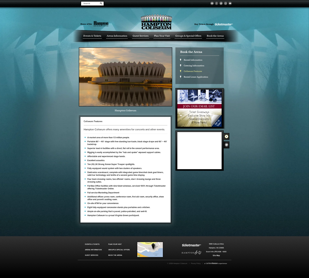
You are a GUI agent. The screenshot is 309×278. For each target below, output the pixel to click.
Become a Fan (212, 3)
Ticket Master (224, 24)
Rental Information (193, 60)
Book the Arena (215, 36)
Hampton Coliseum (156, 22)
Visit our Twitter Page (221, 3)
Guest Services (141, 36)
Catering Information (194, 65)
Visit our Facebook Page (216, 3)
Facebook (227, 137)
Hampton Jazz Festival (107, 23)
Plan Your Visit (162, 36)
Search (101, 3)
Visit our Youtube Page (230, 3)
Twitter (227, 145)
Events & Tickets (92, 36)
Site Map (216, 255)
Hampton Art (191, 252)
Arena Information (117, 36)
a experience (215, 263)
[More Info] (150, 256)
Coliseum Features (193, 71)
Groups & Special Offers (188, 36)
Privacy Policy (196, 263)
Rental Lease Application (196, 76)
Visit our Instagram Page (225, 3)
